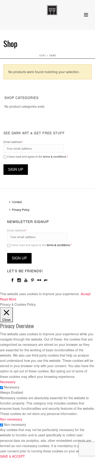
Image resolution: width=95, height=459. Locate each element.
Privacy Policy (21, 210)
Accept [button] (86, 293)
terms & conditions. (55, 156)
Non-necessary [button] (11, 419)
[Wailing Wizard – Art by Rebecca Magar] (47, 10)
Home (42, 55)
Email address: (13, 142)
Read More (8, 299)
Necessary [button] (7, 381)
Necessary (11, 387)
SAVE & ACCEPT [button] (12, 456)
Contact (17, 202)
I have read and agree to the (37, 156)
